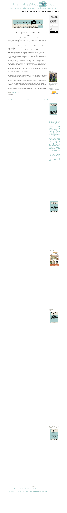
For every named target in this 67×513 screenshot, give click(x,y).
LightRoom (51, 134)
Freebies (27, 11)
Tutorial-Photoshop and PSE (54, 148)
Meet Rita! (32, 11)
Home (23, 11)
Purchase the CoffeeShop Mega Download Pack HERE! (23, 488)
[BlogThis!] (9, 94)
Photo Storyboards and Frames (39, 491)
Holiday (50, 133)
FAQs (53, 11)
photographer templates (54, 155)
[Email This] (8, 94)
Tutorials (49, 11)
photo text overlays (54, 154)
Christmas (57, 123)
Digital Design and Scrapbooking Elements (43, 493)
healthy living (51, 151)
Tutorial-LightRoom (52, 145)
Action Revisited (52, 121)
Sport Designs (57, 138)
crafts (59, 150)
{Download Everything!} (41, 11)
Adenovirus (21, 49)
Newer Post (10, 99)
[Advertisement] (54, 52)
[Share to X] (10, 94)
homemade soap (57, 151)
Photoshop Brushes (56, 134)
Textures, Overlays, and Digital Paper (19, 493)
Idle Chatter (15, 92)
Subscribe (54, 31)
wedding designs (56, 156)
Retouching (51, 138)
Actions (57, 121)
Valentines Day (55, 150)
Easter (58, 131)
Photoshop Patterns (52, 135)
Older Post (46, 99)
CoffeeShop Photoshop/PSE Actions (18, 491)
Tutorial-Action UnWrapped (54, 144)
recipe (50, 156)
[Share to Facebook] (11, 94)
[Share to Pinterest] (12, 94)
